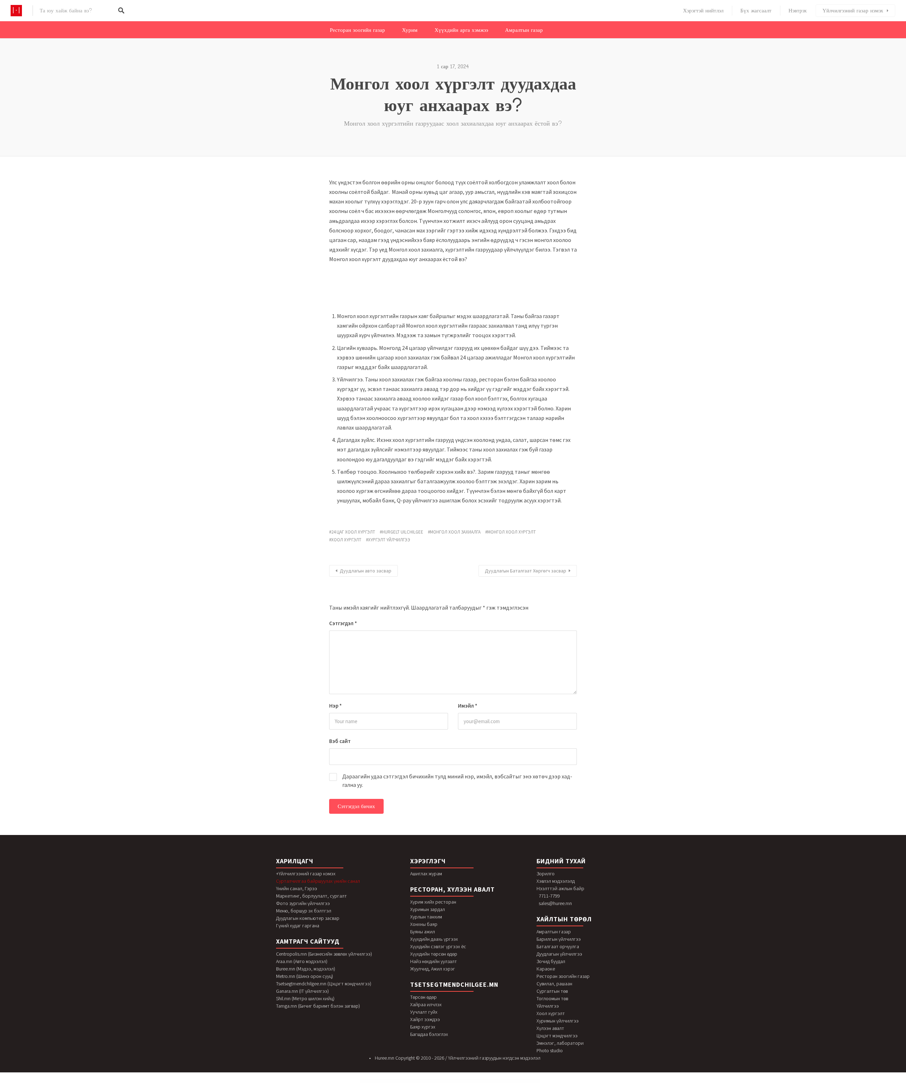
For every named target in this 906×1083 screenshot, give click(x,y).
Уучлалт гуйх (423, 1012)
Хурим (410, 30)
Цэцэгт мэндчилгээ (557, 1035)
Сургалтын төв (552, 991)
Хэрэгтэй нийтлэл (703, 10)
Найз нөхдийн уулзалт (433, 961)
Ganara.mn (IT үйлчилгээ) (302, 991)
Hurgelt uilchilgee (402, 532)
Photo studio (550, 1050)
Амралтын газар (524, 30)
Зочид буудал (551, 961)
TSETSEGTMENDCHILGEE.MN (454, 984)
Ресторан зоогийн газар (357, 30)
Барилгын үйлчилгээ (559, 939)
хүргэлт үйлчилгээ (389, 540)
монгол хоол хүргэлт (511, 532)
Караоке (546, 969)
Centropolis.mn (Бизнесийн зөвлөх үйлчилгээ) (324, 954)
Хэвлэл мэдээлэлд (556, 881)
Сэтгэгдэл (343, 623)
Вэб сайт (340, 741)
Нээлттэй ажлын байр (560, 888)
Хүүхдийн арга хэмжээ (461, 30)
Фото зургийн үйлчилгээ (303, 903)
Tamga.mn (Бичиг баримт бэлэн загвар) (318, 1006)
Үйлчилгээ (548, 1006)
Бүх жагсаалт (756, 10)
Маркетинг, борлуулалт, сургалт (311, 896)
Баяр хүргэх (422, 1027)
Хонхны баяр (423, 924)
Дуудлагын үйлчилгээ (559, 954)
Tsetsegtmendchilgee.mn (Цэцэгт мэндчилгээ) (323, 983)
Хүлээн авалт (550, 1028)
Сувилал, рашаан (554, 983)
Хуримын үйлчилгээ (558, 1021)
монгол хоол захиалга (455, 532)
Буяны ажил (422, 931)
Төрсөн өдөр (423, 997)
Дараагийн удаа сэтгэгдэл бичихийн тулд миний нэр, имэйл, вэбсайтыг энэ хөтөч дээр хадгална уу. (457, 780)
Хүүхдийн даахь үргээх (434, 939)
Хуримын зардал (427, 909)
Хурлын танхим (426, 917)
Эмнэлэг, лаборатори (560, 1043)
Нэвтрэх (798, 10)
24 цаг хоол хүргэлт (353, 532)
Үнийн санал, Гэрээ (296, 888)
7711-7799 (549, 896)
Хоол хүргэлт (551, 1013)
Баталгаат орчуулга (558, 946)
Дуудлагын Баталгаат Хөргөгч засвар (525, 571)
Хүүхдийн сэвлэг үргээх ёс (438, 946)
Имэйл (467, 705)
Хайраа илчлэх (426, 1004)
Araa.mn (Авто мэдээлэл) (301, 961)
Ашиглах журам (426, 873)
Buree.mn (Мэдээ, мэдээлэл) (305, 969)
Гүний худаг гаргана (297, 925)
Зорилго (546, 873)
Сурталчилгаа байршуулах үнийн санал (318, 881)
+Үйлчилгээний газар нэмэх (306, 873)
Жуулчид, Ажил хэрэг (432, 969)
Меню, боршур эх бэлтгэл (303, 911)
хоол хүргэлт (346, 540)
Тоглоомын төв (552, 998)
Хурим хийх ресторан (433, 902)
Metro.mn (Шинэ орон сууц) (304, 976)
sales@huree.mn (555, 903)
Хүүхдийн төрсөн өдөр (433, 954)
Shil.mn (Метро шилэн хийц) (305, 998)
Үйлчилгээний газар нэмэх (852, 10)
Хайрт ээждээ (425, 1019)
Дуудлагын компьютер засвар (307, 918)
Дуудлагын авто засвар (365, 571)
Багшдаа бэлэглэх (429, 1034)
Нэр (335, 705)
